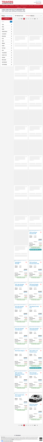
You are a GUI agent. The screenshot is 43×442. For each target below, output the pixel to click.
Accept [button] (41, 438)
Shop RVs (12, 5)
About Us (19, 7)
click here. (13, 439)
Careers (24, 7)
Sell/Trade (31, 5)
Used (7, 5)
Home (3, 5)
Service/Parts (37, 5)
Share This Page (9, 15)
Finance (17, 5)
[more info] (35, 230)
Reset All (7, 18)
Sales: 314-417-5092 (38, 2)
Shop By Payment (24, 5)
